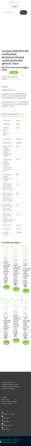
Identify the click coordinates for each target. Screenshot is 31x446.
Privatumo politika (7, 403)
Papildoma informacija (8, 90)
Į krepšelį (13, 72)
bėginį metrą (16, 102)
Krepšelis (4, 397)
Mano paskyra (6, 399)
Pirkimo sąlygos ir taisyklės (9, 401)
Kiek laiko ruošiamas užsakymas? (11, 386)
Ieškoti (23, 12)
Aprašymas (5, 86)
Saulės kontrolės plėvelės (14, 79)
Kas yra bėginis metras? (8, 382)
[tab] (15, 86)
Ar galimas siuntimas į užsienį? (10, 384)
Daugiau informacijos (8, 388)
